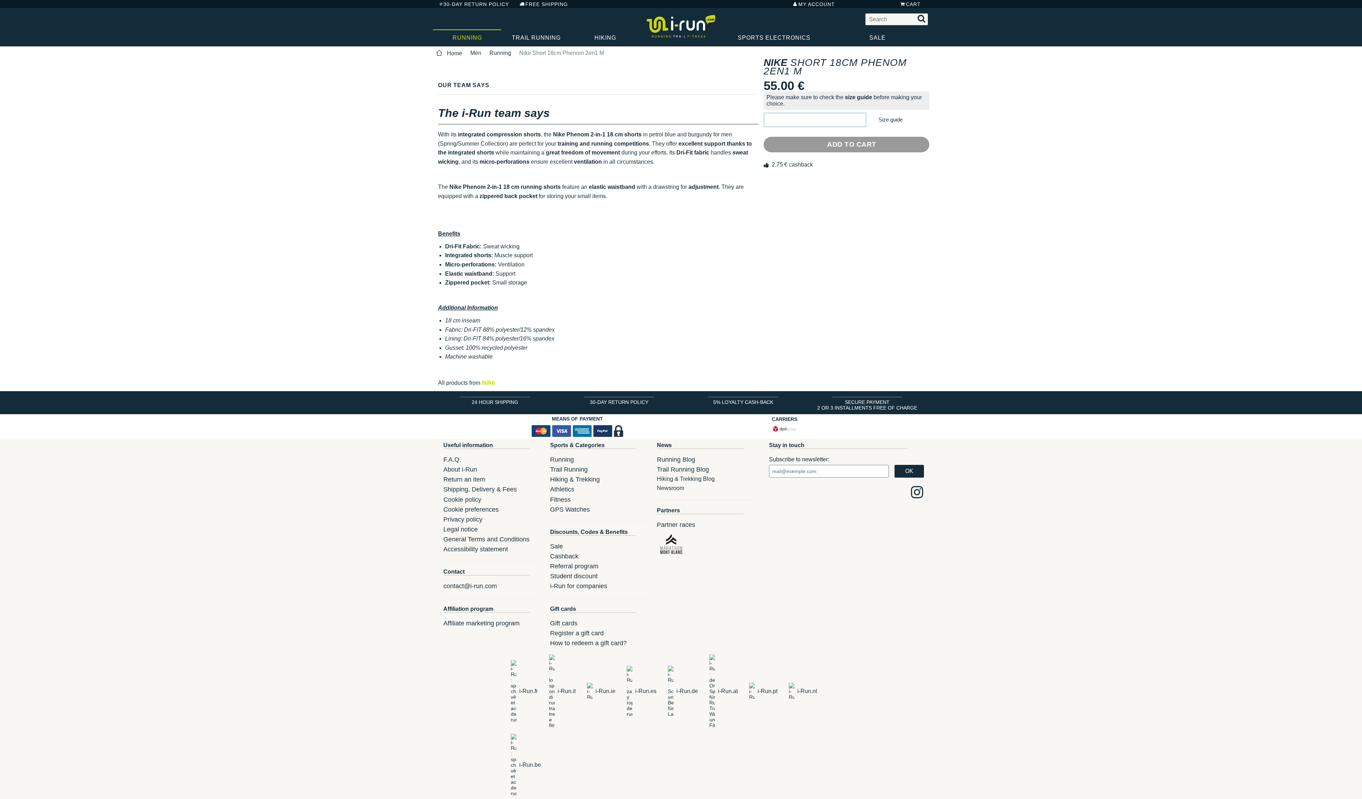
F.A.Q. (452, 459)
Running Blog (676, 459)
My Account (816, 4)
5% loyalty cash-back (743, 402)
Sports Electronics (774, 38)
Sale (877, 38)
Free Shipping (546, 4)
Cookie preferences (471, 509)
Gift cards (563, 623)
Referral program (574, 566)
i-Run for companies (578, 586)
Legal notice (460, 529)
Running (467, 38)
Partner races (676, 524)
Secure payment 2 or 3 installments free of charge (867, 405)
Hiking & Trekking (575, 479)
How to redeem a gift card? (588, 643)
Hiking (605, 38)
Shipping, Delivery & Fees (480, 489)
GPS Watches (570, 509)
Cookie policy (462, 499)
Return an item (464, 479)
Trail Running (536, 38)
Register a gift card (577, 633)
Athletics (562, 489)
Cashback (564, 556)
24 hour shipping (495, 402)
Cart (913, 4)
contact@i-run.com (470, 586)
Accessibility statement (475, 549)
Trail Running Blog (683, 469)
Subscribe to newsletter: (799, 459)
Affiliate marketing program (481, 623)
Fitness (560, 499)
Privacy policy (462, 519)
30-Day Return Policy (476, 4)
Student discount (574, 576)
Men (475, 53)
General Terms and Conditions (486, 539)
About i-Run (460, 469)
